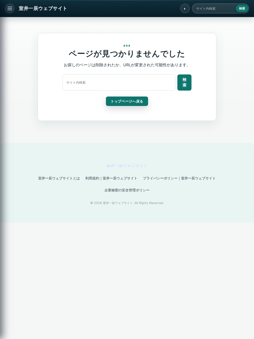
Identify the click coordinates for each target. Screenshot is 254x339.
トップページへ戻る (127, 101)
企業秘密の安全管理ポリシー (127, 190)
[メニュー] (9, 8)
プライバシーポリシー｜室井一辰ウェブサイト (179, 178)
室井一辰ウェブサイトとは (59, 178)
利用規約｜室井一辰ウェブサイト (111, 178)
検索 (242, 8)
